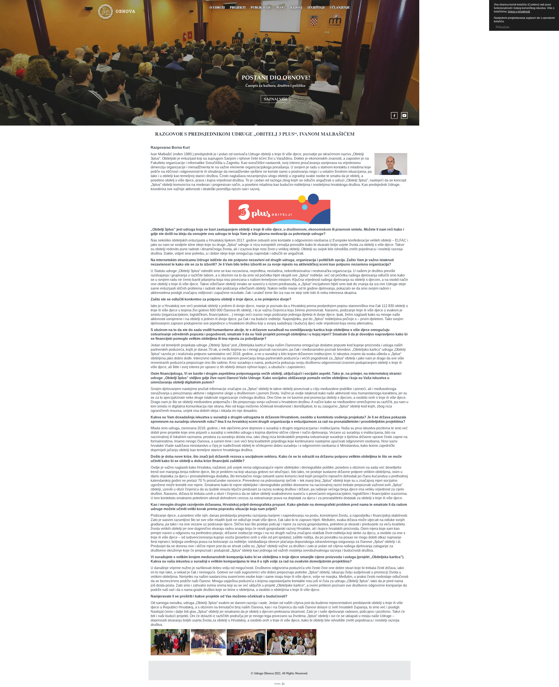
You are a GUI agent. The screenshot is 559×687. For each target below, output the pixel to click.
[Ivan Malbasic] (390, 164)
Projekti (237, 7)
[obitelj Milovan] (208, 642)
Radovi (296, 7)
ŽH (283, 683)
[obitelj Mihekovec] (170, 642)
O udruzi (217, 7)
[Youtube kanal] (404, 115)
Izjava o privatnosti (519, 11)
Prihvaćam (502, 26)
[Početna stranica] (123, 12)
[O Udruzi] (276, 89)
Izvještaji (315, 7)
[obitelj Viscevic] (291, 642)
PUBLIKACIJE (261, 7)
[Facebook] (394, 115)
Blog (280, 7)
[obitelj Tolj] (246, 642)
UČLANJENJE (340, 7)
